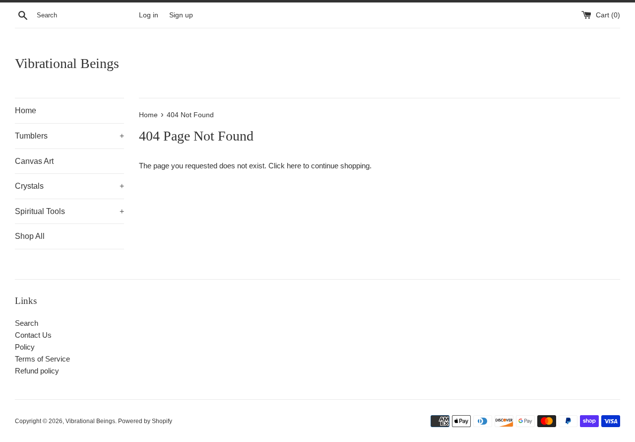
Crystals (69, 186)
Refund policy (37, 371)
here (294, 165)
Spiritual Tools (69, 211)
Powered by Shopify (145, 421)
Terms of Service (42, 359)
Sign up (181, 15)
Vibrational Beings (67, 63)
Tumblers (69, 136)
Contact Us (33, 335)
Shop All (30, 236)
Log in (148, 15)
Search (26, 323)
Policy (25, 347)
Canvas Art (34, 161)
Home (25, 110)
